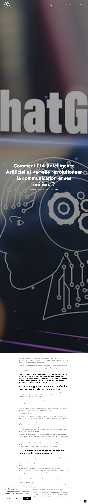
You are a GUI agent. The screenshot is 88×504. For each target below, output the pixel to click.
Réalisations (61, 5)
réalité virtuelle (40, 189)
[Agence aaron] (6, 5)
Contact (75, 5)
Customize (9, 498)
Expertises (53, 5)
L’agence (45, 5)
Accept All (27, 498)
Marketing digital (32, 189)
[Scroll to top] (85, 501)
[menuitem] (45, 5)
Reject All (18, 498)
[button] (81, 5)
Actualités (68, 5)
